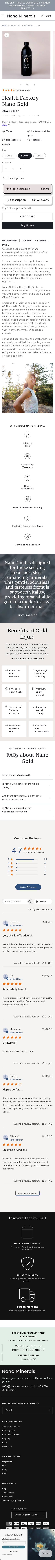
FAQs (4, 1443)
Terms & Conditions (11, 1427)
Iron (4, 1466)
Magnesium (7, 1462)
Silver (4, 1470)
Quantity (6, 163)
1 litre (40, 155)
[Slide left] (20, 84)
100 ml (11, 156)
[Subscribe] (49, 1410)
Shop (12, 25)
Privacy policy (8, 1431)
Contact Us (7, 1447)
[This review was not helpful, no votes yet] (49, 963)
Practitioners (7, 1497)
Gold (4, 1474)
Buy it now (27, 225)
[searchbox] (15, 901)
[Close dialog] (53, 1530)
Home (4, 25)
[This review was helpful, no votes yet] (43, 963)
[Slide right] (34, 84)
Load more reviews (27, 1193)
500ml (25, 155)
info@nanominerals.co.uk (19, 1386)
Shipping (16, 116)
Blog (4, 1489)
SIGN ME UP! (13, 1547)
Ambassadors (8, 1493)
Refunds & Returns (10, 1435)
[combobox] (40, 909)
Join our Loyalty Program (13, 1501)
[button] (27, 775)
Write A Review (28, 887)
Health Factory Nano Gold (28, 25)
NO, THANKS (13, 1551)
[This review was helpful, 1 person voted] (43, 1016)
